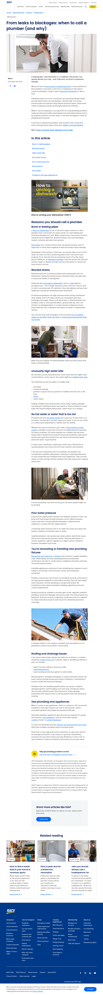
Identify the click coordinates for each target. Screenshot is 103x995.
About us (87, 920)
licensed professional (68, 91)
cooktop (34, 720)
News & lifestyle (77, 6)
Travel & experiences (52, 6)
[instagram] (85, 973)
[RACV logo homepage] (9, 2)
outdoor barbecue (54, 720)
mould (35, 396)
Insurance (20, 6)
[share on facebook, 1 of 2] (10, 86)
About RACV (53, 2)
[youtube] (95, 973)
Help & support (84, 2)
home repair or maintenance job (58, 86)
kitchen (58, 556)
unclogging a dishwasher (53, 283)
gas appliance (49, 717)
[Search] (85, 6)
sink (71, 283)
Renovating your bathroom (41, 556)
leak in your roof (47, 660)
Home (41, 6)
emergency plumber (55, 259)
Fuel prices (73, 2)
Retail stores (63, 2)
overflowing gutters (41, 669)
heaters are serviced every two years (71, 725)
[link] (13, 911)
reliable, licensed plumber (73, 125)
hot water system (53, 418)
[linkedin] (90, 973)
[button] (59, 196)
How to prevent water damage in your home (55, 130)
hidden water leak (80, 377)
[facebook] (80, 973)
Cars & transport (31, 6)
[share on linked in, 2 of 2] (14, 86)
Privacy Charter (37, 991)
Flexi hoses (35, 245)
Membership (65, 6)
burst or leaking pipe (41, 230)
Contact (94, 2)
